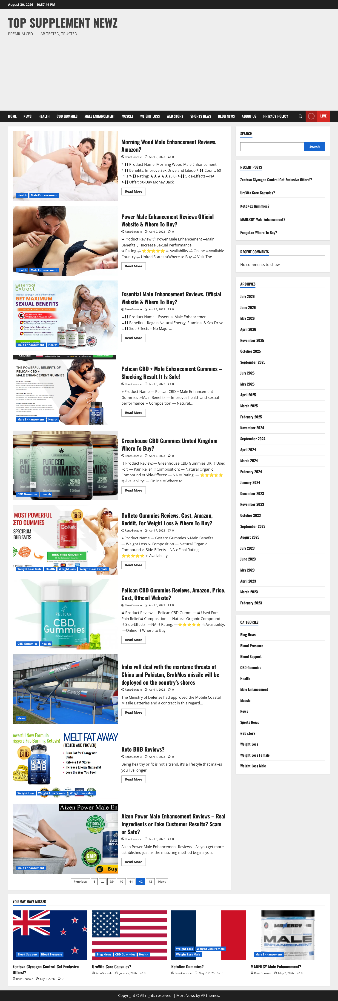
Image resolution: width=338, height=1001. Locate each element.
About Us (249, 116)
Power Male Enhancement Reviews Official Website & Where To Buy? (65, 241)
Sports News (200, 116)
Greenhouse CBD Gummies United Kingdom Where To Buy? (65, 465)
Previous (80, 881)
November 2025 (252, 340)
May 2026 (247, 318)
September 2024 (252, 438)
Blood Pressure (251, 645)
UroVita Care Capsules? (257, 192)
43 (150, 881)
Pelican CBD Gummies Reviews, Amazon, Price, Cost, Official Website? (65, 614)
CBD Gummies (67, 116)
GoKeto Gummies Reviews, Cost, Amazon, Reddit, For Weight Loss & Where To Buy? (65, 540)
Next (162, 881)
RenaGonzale (133, 157)
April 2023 (248, 581)
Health (44, 116)
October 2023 (250, 515)
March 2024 (249, 460)
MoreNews (185, 995)
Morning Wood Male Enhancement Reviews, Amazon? (65, 166)
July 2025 (247, 373)
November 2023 (252, 504)
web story (175, 116)
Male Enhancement (99, 116)
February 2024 (251, 471)
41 (131, 881)
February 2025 (251, 417)
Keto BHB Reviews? (65, 764)
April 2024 (248, 449)
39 (112, 881)
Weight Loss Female (93, 569)
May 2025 (247, 384)
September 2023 (252, 526)
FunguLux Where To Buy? (258, 232)
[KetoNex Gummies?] (208, 935)
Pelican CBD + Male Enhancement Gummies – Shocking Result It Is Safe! (65, 390)
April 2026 (248, 329)
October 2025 (250, 351)
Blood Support (251, 656)
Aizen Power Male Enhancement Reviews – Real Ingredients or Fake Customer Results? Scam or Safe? (65, 839)
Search (246, 133)
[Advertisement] (168, 71)
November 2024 (252, 427)
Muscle (127, 116)
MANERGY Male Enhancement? (262, 219)
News (27, 116)
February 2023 (251, 603)
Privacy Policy (275, 116)
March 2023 (249, 592)
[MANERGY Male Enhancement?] (288, 935)
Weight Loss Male (29, 569)
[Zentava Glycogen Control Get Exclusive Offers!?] (50, 935)
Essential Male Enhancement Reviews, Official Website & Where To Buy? (65, 315)
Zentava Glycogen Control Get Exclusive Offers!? (276, 179)
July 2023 (247, 548)
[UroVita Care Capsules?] (129, 935)
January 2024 (250, 482)
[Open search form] (300, 116)
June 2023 (248, 559)
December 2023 (252, 493)
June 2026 (248, 307)
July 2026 (247, 296)
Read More (135, 192)
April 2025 (248, 395)
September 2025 (252, 362)
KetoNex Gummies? (254, 206)
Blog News (226, 116)
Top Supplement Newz (63, 22)
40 (121, 881)
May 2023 (247, 570)
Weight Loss (150, 116)
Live (323, 116)
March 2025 (249, 406)
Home (12, 116)
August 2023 (249, 537)
